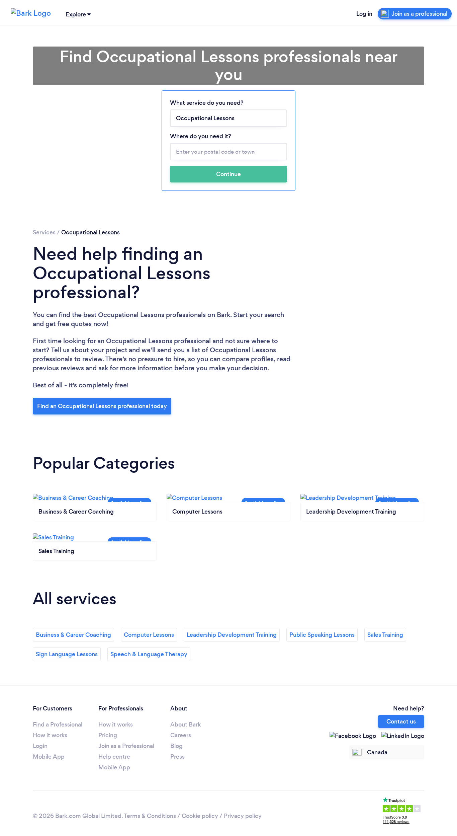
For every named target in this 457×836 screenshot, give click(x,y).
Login (40, 746)
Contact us (401, 721)
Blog (176, 746)
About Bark (185, 724)
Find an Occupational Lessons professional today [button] (102, 406)
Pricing (107, 735)
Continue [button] (228, 174)
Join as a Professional (126, 746)
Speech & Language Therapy (148, 654)
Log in (364, 14)
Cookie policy (200, 816)
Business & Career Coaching (73, 635)
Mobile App (49, 757)
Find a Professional (57, 724)
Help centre (114, 757)
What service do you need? (207, 103)
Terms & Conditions (150, 816)
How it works (50, 735)
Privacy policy (243, 816)
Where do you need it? (200, 136)
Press (177, 757)
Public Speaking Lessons (322, 635)
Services (44, 232)
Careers (180, 735)
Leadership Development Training (232, 635)
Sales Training (385, 635)
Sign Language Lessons (67, 654)
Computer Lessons (149, 635)
